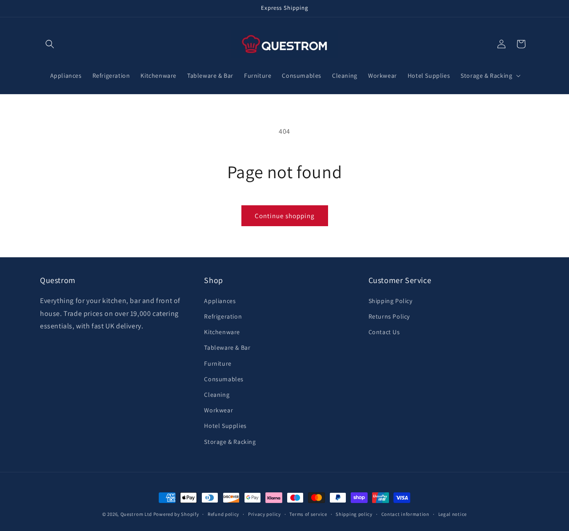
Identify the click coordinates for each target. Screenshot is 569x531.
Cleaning (216, 395)
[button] (50, 44)
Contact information (405, 514)
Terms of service (308, 514)
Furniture (217, 363)
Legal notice (452, 514)
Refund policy (223, 514)
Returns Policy (389, 316)
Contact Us (384, 332)
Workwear (218, 410)
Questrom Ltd (136, 514)
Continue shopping (285, 216)
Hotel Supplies (225, 426)
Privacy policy (264, 514)
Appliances (220, 301)
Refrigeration (223, 316)
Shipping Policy (391, 301)
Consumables (224, 379)
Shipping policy (354, 514)
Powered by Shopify (176, 514)
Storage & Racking (230, 442)
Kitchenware (222, 332)
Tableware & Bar (227, 347)
